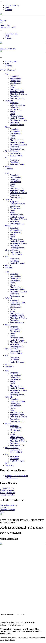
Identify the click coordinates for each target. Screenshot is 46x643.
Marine (7, 127)
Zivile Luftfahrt (16, 155)
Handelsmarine (15, 153)
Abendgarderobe (16, 89)
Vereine (8, 166)
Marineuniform (15, 131)
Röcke (12, 87)
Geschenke (9, 169)
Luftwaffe (9, 100)
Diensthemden (15, 83)
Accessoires (14, 96)
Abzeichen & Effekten (18, 94)
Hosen (12, 85)
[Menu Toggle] (1, 1)
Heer (7, 74)
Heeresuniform (15, 78)
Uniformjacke (15, 81)
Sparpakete (14, 76)
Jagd (6, 158)
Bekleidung (14, 162)
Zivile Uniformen (11, 151)
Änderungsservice (17, 98)
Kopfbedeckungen (17, 92)
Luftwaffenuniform (17, 105)
